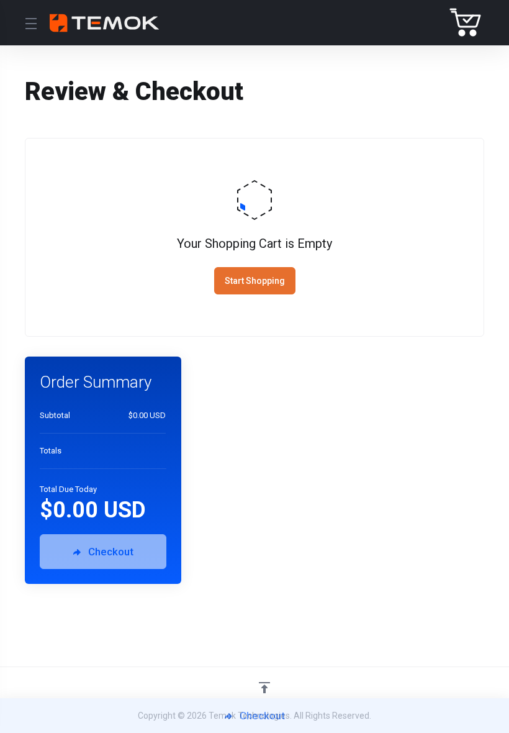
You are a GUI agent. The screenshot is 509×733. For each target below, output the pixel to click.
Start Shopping (255, 281)
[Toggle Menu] (30, 23)
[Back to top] (264, 687)
